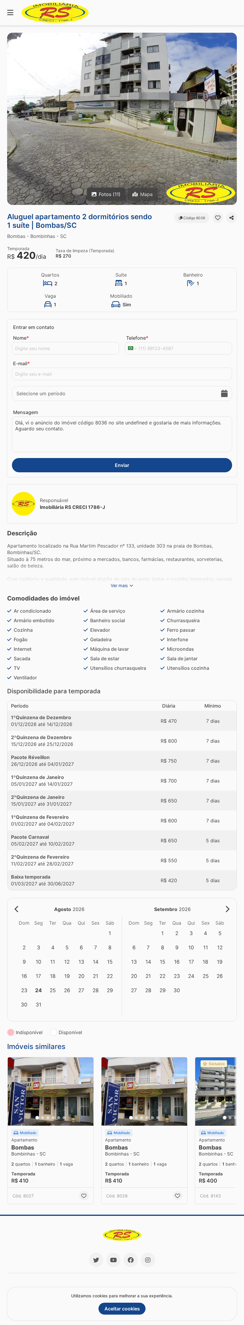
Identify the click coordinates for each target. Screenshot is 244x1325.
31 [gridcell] (38, 1004)
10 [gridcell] (38, 962)
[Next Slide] (232, 119)
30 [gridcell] (24, 1004)
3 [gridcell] (38, 947)
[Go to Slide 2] (42, 1117)
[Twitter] (96, 1260)
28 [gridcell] (96, 990)
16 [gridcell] (24, 976)
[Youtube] (113, 1260)
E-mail (21, 363)
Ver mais (119, 585)
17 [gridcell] (38, 976)
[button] (122, 119)
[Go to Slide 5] (58, 1117)
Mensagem (25, 412)
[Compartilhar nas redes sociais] (231, 217)
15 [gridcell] (109, 962)
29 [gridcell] (110, 990)
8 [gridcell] (110, 947)
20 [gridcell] (81, 976)
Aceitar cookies (122, 1309)
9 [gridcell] (24, 962)
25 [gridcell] (53, 990)
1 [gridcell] (110, 933)
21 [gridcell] (95, 976)
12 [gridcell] (67, 962)
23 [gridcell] (24, 990)
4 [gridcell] (52, 947)
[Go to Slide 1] (37, 1117)
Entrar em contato (33, 327)
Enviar (122, 465)
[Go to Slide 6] (63, 1117)
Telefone (137, 338)
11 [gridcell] (52, 962)
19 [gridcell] (67, 976)
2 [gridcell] (24, 947)
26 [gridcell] (67, 990)
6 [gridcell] (81, 947)
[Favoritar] (217, 217)
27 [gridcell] (81, 990)
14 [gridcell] (95, 962)
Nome (21, 338)
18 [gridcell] (53, 976)
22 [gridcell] (110, 976)
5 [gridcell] (66, 947)
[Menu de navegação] (10, 12)
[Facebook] (130, 1260)
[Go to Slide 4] (53, 1117)
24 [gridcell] (38, 990)
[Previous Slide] (12, 119)
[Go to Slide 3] (47, 1117)
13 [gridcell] (81, 962)
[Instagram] (148, 1260)
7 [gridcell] (95, 947)
